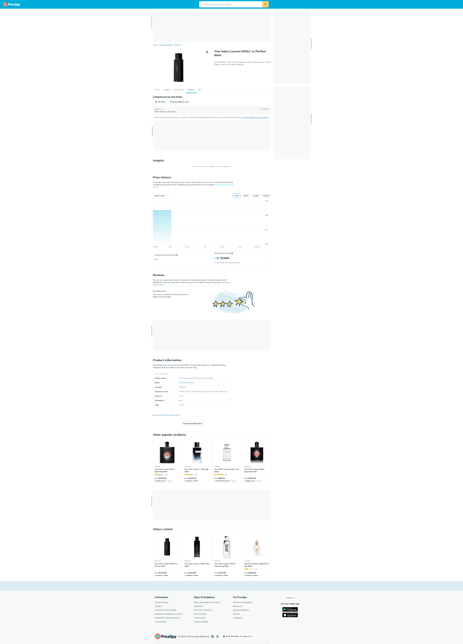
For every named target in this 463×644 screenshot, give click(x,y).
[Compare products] (207, 52)
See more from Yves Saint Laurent (166, 415)
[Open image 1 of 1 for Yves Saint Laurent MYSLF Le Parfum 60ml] (178, 67)
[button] (160, 101)
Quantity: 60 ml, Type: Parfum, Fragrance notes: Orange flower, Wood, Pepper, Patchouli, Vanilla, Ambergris (242, 63)
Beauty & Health (166, 45)
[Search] (265, 4)
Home (155, 45)
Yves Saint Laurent (186, 383)
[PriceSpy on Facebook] (212, 636)
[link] (167, 461)
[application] (212, 224)
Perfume (178, 45)
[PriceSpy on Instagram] (217, 636)
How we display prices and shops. (255, 117)
